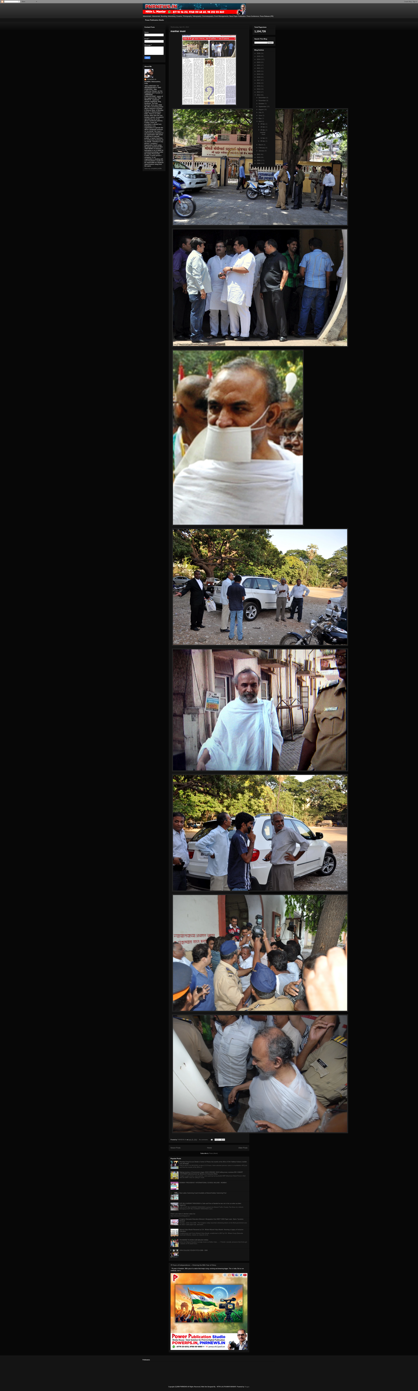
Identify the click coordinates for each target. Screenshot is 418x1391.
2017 (259, 80)
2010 (259, 157)
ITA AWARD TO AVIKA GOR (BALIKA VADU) (194, 1240)
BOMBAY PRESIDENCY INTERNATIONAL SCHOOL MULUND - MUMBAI (203, 1182)
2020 (259, 71)
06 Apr (262, 141)
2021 (259, 68)
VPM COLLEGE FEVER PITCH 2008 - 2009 (193, 1250)
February (262, 148)
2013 (259, 92)
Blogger (247, 1387)
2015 (259, 86)
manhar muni (178, 31)
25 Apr (262, 130)
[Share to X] (220, 1140)
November (262, 100)
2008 (259, 163)
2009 (259, 160)
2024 (259, 59)
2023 (259, 62)
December (262, 97)
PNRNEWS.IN (151, 79)
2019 (259, 74)
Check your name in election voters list (183, 1214)
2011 (258, 154)
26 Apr (262, 127)
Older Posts (242, 1148)
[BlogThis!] (218, 1140)
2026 (259, 53)
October (262, 103)
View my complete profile (153, 168)
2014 (259, 89)
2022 (259, 65)
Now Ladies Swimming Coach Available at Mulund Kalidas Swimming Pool (203, 1193)
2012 (259, 95)
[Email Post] (211, 1139)
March (261, 145)
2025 (259, 56)
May (260, 118)
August (261, 109)
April (260, 121)
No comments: (204, 1139)
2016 (259, 83)
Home (209, 1148)
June (260, 115)
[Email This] (216, 1140)
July (260, 112)
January (262, 151)
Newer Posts (175, 1148)
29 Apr (262, 124)
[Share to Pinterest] (224, 1140)
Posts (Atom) (213, 1153)
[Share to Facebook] (222, 1140)
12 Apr (262, 138)
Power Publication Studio (154, 20)
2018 (259, 77)
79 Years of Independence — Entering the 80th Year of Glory (193, 1265)
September (263, 106)
